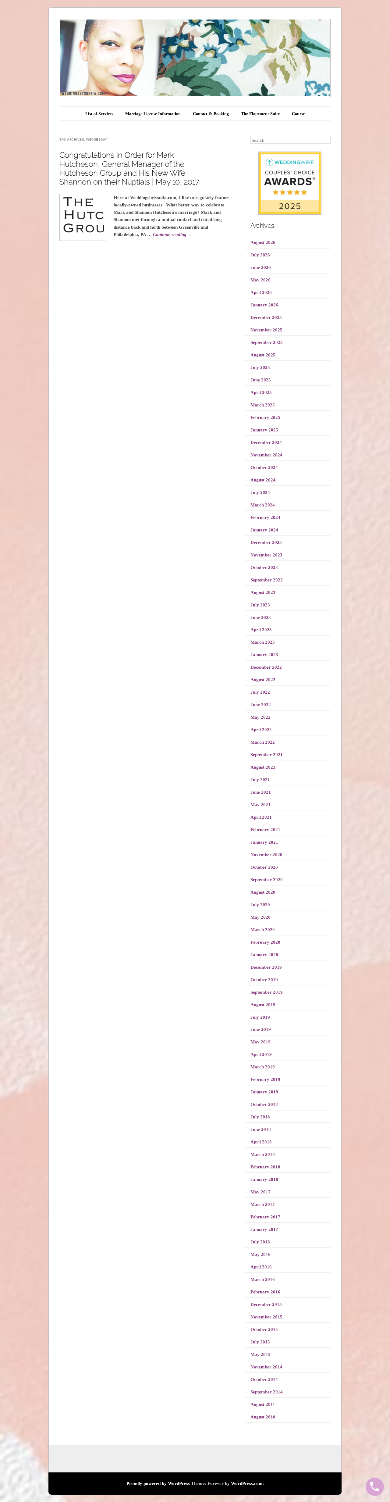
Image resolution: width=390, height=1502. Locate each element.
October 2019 (264, 979)
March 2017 (262, 1204)
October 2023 (264, 567)
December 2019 (266, 967)
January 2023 (264, 654)
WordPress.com (247, 1483)
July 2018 (260, 1116)
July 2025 (260, 367)
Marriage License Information (153, 114)
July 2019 (260, 1017)
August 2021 (262, 767)
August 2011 (262, 1404)
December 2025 (266, 317)
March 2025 (262, 404)
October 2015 (264, 1329)
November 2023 (266, 555)
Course (298, 114)
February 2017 (265, 1216)
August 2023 (262, 592)
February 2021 (265, 829)
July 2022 (260, 692)
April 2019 (261, 1054)
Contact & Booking (211, 114)
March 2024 (262, 504)
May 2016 (260, 1254)
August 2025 (262, 354)
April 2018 (261, 1141)
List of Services (99, 114)
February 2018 (265, 1166)
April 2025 (261, 392)
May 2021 (260, 804)
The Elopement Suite (260, 114)
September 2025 (266, 342)
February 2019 (265, 1079)
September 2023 (266, 580)
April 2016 (261, 1266)
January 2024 (264, 529)
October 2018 (264, 1104)
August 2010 (262, 1416)
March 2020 (262, 929)
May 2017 (260, 1191)
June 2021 (260, 792)
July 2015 (260, 1341)
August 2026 (262, 242)
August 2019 (262, 1004)
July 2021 (260, 779)
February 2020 (265, 942)
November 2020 (266, 854)
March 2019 (262, 1066)
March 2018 (262, 1154)
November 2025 (266, 329)
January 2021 (264, 842)
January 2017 (264, 1229)
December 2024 (266, 442)
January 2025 (264, 429)
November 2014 (266, 1366)
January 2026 (264, 304)
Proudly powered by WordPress (158, 1483)
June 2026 (260, 267)
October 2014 (264, 1379)
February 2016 (265, 1291)
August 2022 (262, 679)
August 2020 (262, 892)
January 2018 (264, 1179)
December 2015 (266, 1304)
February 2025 (265, 417)
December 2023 (266, 542)
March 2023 (262, 642)
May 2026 (260, 279)
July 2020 (260, 904)
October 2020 (264, 867)
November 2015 (266, 1316)
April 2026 (261, 292)
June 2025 (260, 379)
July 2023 (260, 605)
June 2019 (260, 1029)
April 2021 (261, 817)
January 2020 (264, 954)
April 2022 (261, 729)
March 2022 (262, 742)
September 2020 (266, 879)
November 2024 (266, 454)
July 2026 (260, 254)
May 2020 (260, 917)
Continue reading (172, 234)
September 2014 (266, 1391)
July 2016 (260, 1241)
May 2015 (260, 1354)
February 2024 (265, 517)
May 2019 (260, 1041)
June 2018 (260, 1129)
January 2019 (264, 1091)
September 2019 (266, 992)
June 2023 (260, 617)
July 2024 (260, 492)
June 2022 (260, 704)
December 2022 (266, 667)
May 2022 (260, 717)
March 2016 (262, 1279)
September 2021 (266, 754)
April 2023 (261, 629)
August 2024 (262, 479)
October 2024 (264, 467)
